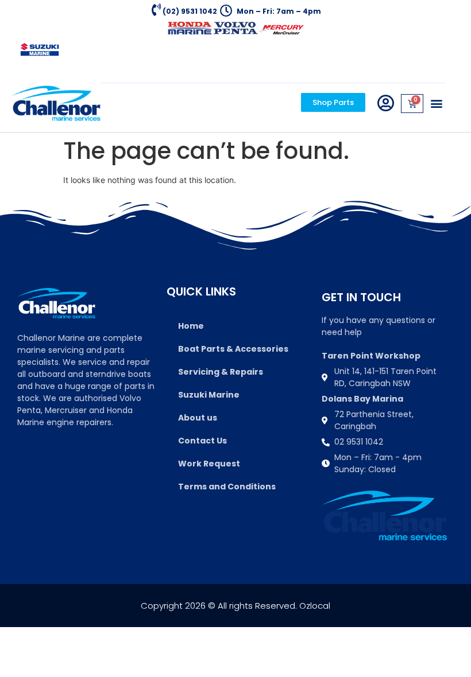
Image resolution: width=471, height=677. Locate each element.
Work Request (209, 463)
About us (197, 417)
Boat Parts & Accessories (233, 349)
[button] (436, 103)
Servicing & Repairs (220, 372)
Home (191, 326)
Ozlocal (314, 606)
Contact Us (202, 440)
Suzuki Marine (209, 394)
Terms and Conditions (227, 486)
